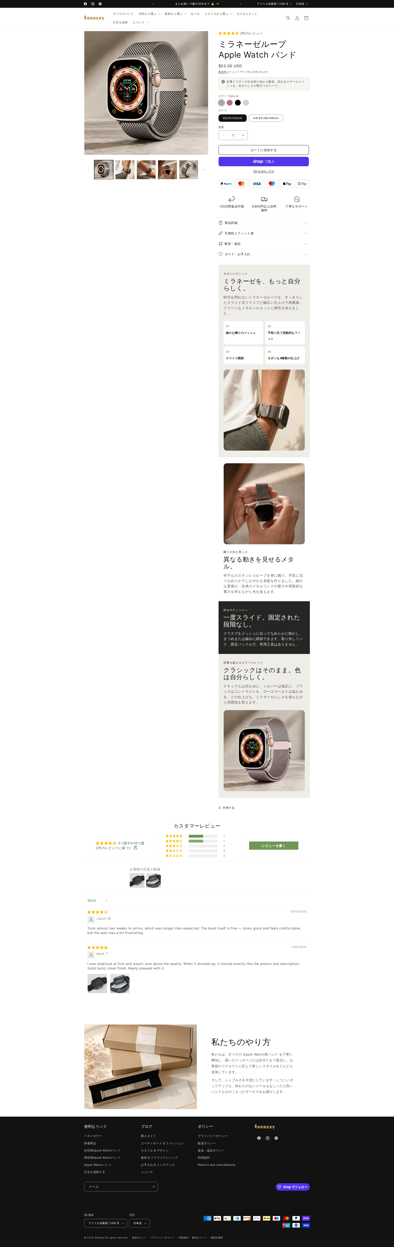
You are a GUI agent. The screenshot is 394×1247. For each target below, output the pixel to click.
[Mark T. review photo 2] (120, 983)
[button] (149, 13)
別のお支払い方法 (263, 171)
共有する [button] (229, 807)
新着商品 (90, 1143)
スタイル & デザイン (155, 1150)
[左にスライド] (88, 169)
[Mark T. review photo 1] (97, 983)
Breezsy (99, 1237)
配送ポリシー (207, 1143)
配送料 (222, 71)
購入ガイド (148, 1136)
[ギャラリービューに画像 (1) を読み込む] (103, 169)
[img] (97, 912)
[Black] (238, 103)
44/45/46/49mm (266, 118)
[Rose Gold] (230, 103)
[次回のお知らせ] (240, 4)
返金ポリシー (139, 1237)
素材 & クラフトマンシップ (159, 1157)
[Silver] (246, 103)
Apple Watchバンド (97, 1164)
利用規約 (204, 1157)
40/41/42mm (232, 118)
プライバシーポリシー (213, 1136)
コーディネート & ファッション (162, 1143)
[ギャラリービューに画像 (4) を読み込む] (167, 169)
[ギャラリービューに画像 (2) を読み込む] (124, 169)
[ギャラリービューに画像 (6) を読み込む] (188, 169)
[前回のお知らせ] (153, 4)
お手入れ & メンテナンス (158, 1164)
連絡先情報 (217, 1237)
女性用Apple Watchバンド (102, 1150)
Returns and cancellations (216, 1164)
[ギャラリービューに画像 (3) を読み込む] (146, 169)
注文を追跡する (94, 1172)
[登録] (153, 1186)
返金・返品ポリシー (211, 1150)
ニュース (147, 1172)
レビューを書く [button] (274, 846)
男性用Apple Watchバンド (102, 1157)
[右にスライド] (203, 169)
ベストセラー (93, 1136)
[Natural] (221, 103)
